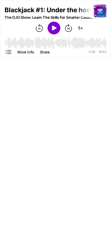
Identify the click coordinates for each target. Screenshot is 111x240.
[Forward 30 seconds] (69, 28)
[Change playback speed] (80, 28)
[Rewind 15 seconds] (39, 28)
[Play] (54, 28)
